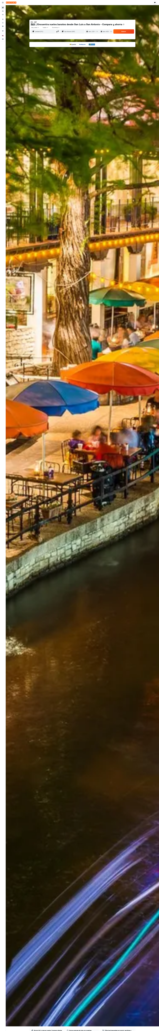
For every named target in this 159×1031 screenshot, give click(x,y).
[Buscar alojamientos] (3, 11)
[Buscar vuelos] (3, 7)
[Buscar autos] (3, 14)
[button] (3, 2)
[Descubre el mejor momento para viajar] (3, 26)
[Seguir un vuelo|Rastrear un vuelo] (3, 22)
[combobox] (35, 27)
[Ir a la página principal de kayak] (11, 3)
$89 (33, 24)
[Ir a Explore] (3, 19)
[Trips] (3, 31)
